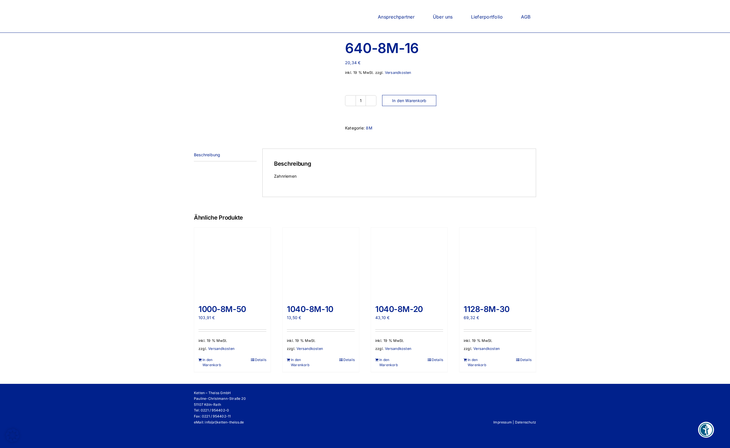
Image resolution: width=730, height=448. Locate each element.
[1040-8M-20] (409, 263)
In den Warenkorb (409, 100)
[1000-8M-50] (232, 263)
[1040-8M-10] (321, 263)
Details (260, 360)
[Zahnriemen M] (265, 64)
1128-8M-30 (487, 309)
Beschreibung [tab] (207, 154)
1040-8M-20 (399, 309)
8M (369, 127)
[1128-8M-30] (497, 263)
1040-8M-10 (310, 309)
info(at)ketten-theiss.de (224, 422)
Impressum (502, 422)
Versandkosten (398, 72)
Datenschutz (525, 422)
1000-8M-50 (222, 309)
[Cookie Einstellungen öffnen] (12, 440)
